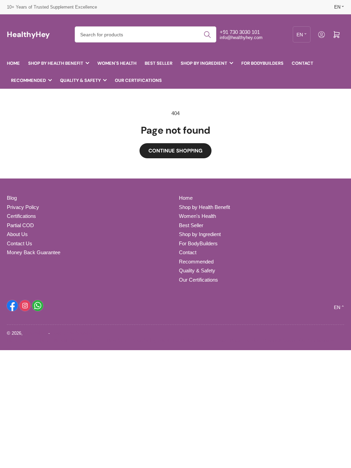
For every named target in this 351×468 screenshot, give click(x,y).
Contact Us (19, 243)
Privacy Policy (23, 207)
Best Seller (158, 63)
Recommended (28, 80)
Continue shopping (175, 150)
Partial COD (20, 225)
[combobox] (145, 34)
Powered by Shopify (71, 333)
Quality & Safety (80, 80)
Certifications (21, 216)
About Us (17, 234)
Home (13, 63)
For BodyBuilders (262, 63)
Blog (12, 198)
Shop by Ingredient (204, 63)
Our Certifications (138, 80)
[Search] (207, 34)
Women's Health (116, 63)
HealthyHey (35, 333)
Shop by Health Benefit (55, 63)
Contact (302, 63)
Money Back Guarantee (33, 252)
